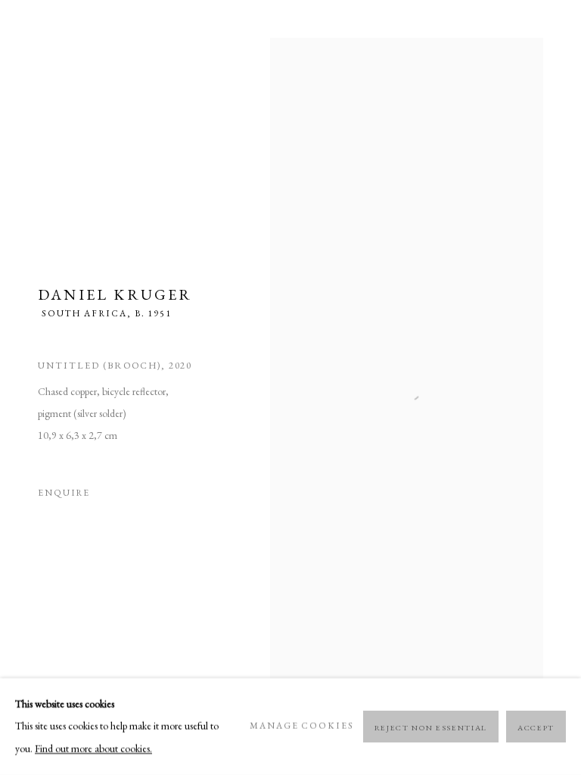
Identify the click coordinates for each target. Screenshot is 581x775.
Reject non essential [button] (430, 727)
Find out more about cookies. (93, 748)
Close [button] (547, 34)
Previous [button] (15, 388)
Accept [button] (536, 727)
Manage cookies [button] (302, 726)
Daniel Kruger (115, 294)
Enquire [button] (64, 493)
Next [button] (566, 388)
